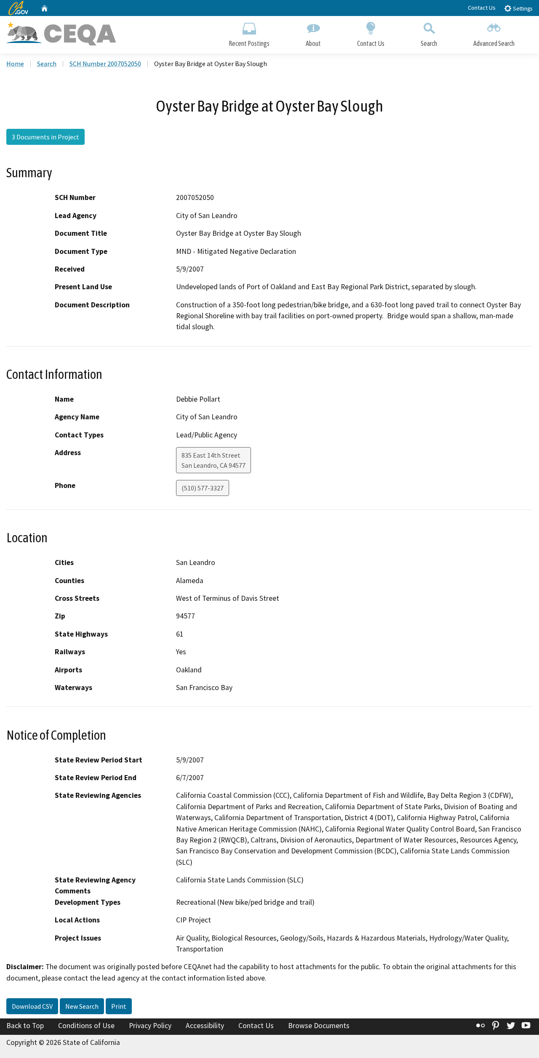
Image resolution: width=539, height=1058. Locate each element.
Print (118, 1006)
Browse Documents (319, 1025)
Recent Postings (249, 43)
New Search (82, 1006)
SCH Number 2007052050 (105, 63)
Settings (522, 8)
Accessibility (205, 1025)
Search (429, 43)
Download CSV (32, 1006)
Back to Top (25, 1025)
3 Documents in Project (45, 137)
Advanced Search (494, 43)
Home (15, 63)
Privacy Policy (150, 1025)
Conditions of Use (86, 1025)
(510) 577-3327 (202, 488)
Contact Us (482, 7)
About (313, 43)
